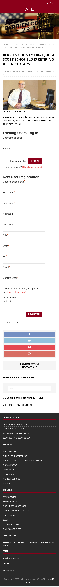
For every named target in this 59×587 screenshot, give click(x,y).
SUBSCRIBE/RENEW (11, 451)
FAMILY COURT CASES (12, 529)
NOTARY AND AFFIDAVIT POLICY (16, 433)
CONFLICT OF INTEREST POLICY (16, 428)
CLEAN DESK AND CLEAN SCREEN (17, 438)
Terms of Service (16, 292)
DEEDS (6, 520)
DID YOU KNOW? (10, 465)
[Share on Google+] (29, 354)
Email (6, 266)
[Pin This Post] (29, 347)
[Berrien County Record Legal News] (29, 26)
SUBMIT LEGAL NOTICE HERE (15, 456)
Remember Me (18, 161)
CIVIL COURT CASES (11, 524)
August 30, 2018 (12, 71)
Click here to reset (32, 167)
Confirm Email (11, 277)
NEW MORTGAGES (11, 501)
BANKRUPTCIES (9, 497)
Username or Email (12, 138)
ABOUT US (7, 483)
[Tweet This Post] (29, 341)
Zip (5, 256)
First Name (9, 192)
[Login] (32, 9)
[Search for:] (30, 388)
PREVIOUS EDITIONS (11, 479)
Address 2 (8, 224)
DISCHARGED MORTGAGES (14, 506)
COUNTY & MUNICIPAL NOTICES (16, 510)
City (5, 234)
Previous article (29, 364)
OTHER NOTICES (10, 515)
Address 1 (8, 213)
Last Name (9, 202)
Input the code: (10, 297)
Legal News (45, 71)
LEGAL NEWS (8, 474)
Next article (29, 367)
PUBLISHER (29, 71)
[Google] (26, 9)
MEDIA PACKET (9, 469)
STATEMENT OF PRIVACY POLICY (16, 424)
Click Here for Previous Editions (17, 404)
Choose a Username (14, 181)
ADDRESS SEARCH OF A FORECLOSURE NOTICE (22, 460)
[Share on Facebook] (29, 334)
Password (8, 148)
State (6, 245)
